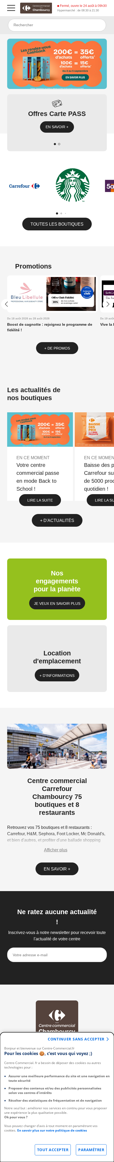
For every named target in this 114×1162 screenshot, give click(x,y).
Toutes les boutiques (57, 224)
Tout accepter (53, 1149)
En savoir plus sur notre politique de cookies (52, 1130)
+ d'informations (57, 675)
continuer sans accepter (76, 1039)
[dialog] (57, 1097)
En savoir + (57, 127)
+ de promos (57, 348)
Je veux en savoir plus (57, 603)
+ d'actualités (57, 520)
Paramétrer (91, 1149)
